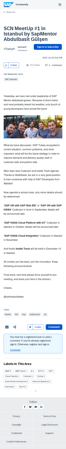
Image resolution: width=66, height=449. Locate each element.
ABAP (7, 371)
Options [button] (35, 52)
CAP (50, 371)
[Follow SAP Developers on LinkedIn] (41, 407)
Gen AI (22, 387)
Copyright (16, 424)
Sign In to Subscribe (48, 47)
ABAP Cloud (20, 371)
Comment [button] (54, 327)
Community (22, 4)
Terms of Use (49, 416)
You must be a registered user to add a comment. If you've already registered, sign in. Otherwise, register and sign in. (31, 341)
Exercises (9, 387)
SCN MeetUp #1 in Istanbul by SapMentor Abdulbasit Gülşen (30, 34)
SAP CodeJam (11, 79)
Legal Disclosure (49, 424)
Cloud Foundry (11, 376)
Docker (40, 376)
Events (8, 314)
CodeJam (27, 376)
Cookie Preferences (16, 441)
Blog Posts (10, 12)
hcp (23, 314)
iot (45, 314)
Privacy (16, 416)
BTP (40, 371)
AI (31, 371)
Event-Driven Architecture (16, 381)
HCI (16, 314)
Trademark (16, 433)
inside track (35, 314)
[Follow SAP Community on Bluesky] (30, 407)
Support (49, 433)
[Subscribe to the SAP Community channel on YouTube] (36, 407)
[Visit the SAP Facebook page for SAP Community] (24, 407)
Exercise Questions (41, 381)
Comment (15, 350)
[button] (6, 65)
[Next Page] (35, 391)
